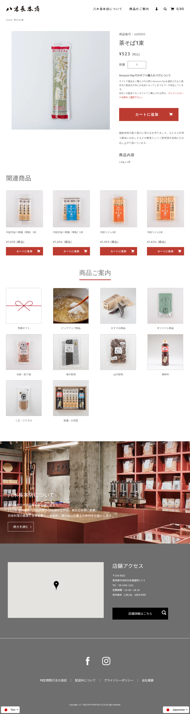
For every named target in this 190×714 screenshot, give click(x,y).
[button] (56, 586)
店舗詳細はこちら (140, 613)
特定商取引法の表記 (53, 680)
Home (9, 19)
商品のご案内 (139, 9)
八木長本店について (107, 9)
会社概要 (148, 680)
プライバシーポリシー (119, 680)
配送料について (85, 680)
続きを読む (20, 526)
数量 (122, 64)
